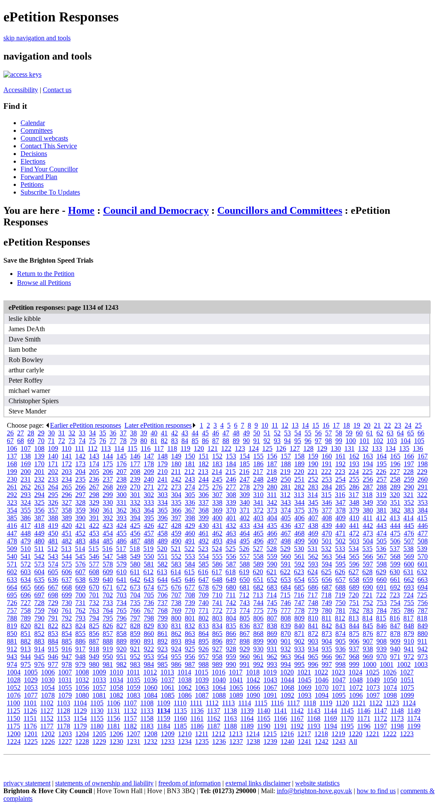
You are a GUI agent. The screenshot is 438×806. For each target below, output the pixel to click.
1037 (168, 679)
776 (272, 610)
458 (162, 533)
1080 (82, 695)
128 (308, 448)
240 (149, 479)
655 (313, 579)
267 (94, 487)
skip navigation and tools (37, 38)
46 (215, 433)
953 (149, 656)
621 (271, 571)
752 (368, 602)
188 (286, 463)
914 (39, 649)
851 (26, 633)
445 (409, 525)
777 (286, 610)
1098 (390, 695)
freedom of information (189, 783)
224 (354, 471)
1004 (14, 672)
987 (190, 664)
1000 (369, 664)
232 (39, 479)
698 (53, 595)
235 (80, 479)
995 (299, 664)
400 (217, 517)
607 (80, 571)
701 (94, 595)
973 (422, 656)
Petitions (32, 184)
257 (381, 479)
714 (271, 595)
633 (12, 579)
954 (162, 656)
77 (113, 440)
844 (354, 625)
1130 (97, 710)
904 (327, 641)
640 (108, 579)
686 (313, 587)
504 (368, 541)
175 (108, 463)
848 (409, 625)
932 (286, 649)
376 (313, 510)
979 (80, 664)
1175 (13, 726)
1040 (219, 679)
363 (135, 510)
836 (245, 625)
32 (71, 433)
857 (108, 633)
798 (149, 618)
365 (162, 510)
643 (149, 579)
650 (245, 579)
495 (245, 541)
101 (364, 440)
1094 (321, 695)
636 (53, 579)
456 (135, 533)
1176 (30, 726)
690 (368, 587)
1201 (31, 733)
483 (80, 541)
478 (12, 541)
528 (271, 548)
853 (53, 633)
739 (190, 602)
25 (418, 425)
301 (135, 494)
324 (26, 502)
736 (149, 602)
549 (135, 556)
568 (395, 556)
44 (195, 433)
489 (162, 541)
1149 (413, 710)
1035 (133, 679)
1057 (99, 687)
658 (354, 579)
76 (102, 440)
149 (176, 456)
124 (254, 448)
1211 (201, 733)
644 (162, 579)
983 (135, 664)
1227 (65, 741)
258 (395, 479)
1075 (407, 687)
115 (132, 448)
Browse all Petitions (44, 282)
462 (217, 533)
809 (299, 618)
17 (336, 425)
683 (272, 587)
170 (39, 463)
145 (121, 456)
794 (94, 618)
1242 (321, 741)
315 (326, 494)
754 (395, 602)
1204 (82, 733)
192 (340, 463)
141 (67, 456)
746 (286, 602)
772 (217, 610)
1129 (80, 710)
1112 (212, 703)
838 (272, 625)
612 (148, 571)
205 (94, 471)
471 (340, 533)
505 (381, 541)
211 (176, 471)
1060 (150, 687)
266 (80, 487)
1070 (321, 687)
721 (367, 595)
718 (326, 595)
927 (217, 649)
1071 (339, 687)
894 (190, 641)
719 (340, 595)
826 (108, 625)
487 (135, 541)
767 (149, 610)
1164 (247, 718)
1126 (30, 710)
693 (409, 587)
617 (217, 571)
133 (377, 448)
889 (121, 641)
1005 (31, 672)
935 (327, 649)
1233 (168, 741)
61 (369, 433)
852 (39, 633)
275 (203, 487)
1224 (14, 741)
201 (39, 471)
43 (184, 433)
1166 (280, 718)
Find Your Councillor (49, 169)
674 (149, 587)
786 (409, 610)
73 (71, 440)
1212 (218, 733)
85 (195, 440)
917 (80, 649)
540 (12, 556)
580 (135, 564)
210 (162, 471)
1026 (390, 672)
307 (217, 494)
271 (149, 487)
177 (135, 463)
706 (162, 595)
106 (12, 448)
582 (162, 564)
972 (409, 656)
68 (20, 440)
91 (256, 440)
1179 (80, 726)
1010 (116, 672)
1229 (99, 741)
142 (80, 456)
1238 (253, 741)
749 (327, 602)
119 (185, 448)
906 (354, 641)
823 (67, 625)
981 (108, 664)
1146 (363, 710)
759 (39, 610)
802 (203, 618)
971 (395, 656)
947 (67, 656)
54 (297, 433)
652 (272, 579)
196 (395, 463)
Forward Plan (39, 176)
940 (395, 649)
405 (286, 517)
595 (340, 564)
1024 (355, 672)
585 (203, 564)
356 (39, 510)
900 (272, 641)
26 (10, 433)
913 (26, 649)
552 (176, 556)
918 (94, 649)
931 (272, 649)
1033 (99, 679)
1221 (372, 733)
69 (30, 440)
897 (231, 641)
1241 (304, 741)
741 (217, 602)
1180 (97, 726)
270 (135, 487)
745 (272, 602)
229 (422, 471)
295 (53, 494)
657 (340, 579)
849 (422, 625)
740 (203, 602)
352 (409, 502)
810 (313, 618)
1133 (147, 710)
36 (113, 433)
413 (395, 517)
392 (108, 517)
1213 (236, 733)
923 (162, 649)
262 (26, 487)
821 (39, 625)
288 (381, 487)
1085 (168, 695)
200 (26, 471)
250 (286, 479)
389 (67, 517)
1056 (82, 687)
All (353, 741)
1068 (287, 687)
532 (326, 548)
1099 (407, 695)
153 (231, 456)
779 (313, 610)
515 (94, 548)
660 (381, 579)
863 (190, 633)
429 (190, 525)
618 (230, 571)
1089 (236, 695)
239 (135, 479)
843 (340, 625)
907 (368, 641)
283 (313, 487)
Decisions (34, 153)
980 (94, 664)
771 (203, 610)
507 (409, 541)
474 (381, 533)
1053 (31, 687)
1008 (82, 672)
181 (190, 463)
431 (217, 525)
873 (327, 633)
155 (258, 456)
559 (272, 556)
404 (272, 517)
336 (190, 502)
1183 (147, 726)
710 (217, 595)
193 (354, 463)
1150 (13, 718)
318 (367, 494)
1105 (97, 703)
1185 (180, 726)
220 (299, 471)
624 (313, 571)
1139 (247, 710)
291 (422, 487)
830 (162, 625)
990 (231, 664)
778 (299, 610)
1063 (202, 687)
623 (299, 571)
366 (176, 510)
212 (189, 471)
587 (231, 564)
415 (422, 517)
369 (217, 510)
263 (39, 487)
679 (217, 587)
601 (422, 564)
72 (61, 440)
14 (305, 425)
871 (299, 633)
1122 (375, 703)
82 (164, 440)
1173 (397, 718)
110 (66, 448)
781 (340, 610)
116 (146, 448)
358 (67, 510)
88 (225, 440)
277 (231, 487)
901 (286, 641)
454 (108, 533)
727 (26, 602)
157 (286, 456)
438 (313, 525)
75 (92, 440)
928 (231, 649)
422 (94, 525)
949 (94, 656)
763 (94, 610)
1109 (163, 703)
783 (368, 610)
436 (286, 525)
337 (203, 502)
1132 (130, 710)
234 (67, 479)
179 (162, 463)
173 (80, 463)
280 (272, 487)
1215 (270, 733)
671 (108, 587)
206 (108, 471)
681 (245, 587)
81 (154, 440)
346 (327, 502)
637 (67, 579)
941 (409, 649)
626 (340, 571)
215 (230, 471)
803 (217, 618)
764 (108, 610)
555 (217, 556)
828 (135, 625)
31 (61, 433)
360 (94, 510)
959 (231, 656)
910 (409, 641)
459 (176, 533)
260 (422, 479)
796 (121, 618)
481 (53, 541)
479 (26, 541)
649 (231, 579)
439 (327, 525)
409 (340, 517)
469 (313, 533)
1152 (46, 718)
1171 (363, 718)
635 (39, 579)
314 (313, 494)
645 (176, 579)
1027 (407, 672)
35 (102, 433)
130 (336, 448)
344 (299, 502)
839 (286, 625)
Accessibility (20, 89)
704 (135, 595)
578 (108, 564)
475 (395, 533)
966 (327, 656)
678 (203, 587)
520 (162, 548)
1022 (321, 672)
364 (149, 510)
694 (422, 587)
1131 (113, 710)
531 (313, 548)
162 (354, 456)
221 (313, 471)
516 (107, 548)
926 (203, 649)
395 (149, 517)
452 (80, 533)
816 (395, 618)
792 (67, 618)
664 (12, 587)
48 (236, 433)
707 (176, 595)
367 (190, 510)
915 (53, 649)
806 (258, 618)
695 (12, 595)
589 (258, 564)
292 (12, 494)
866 (231, 633)
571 (12, 564)
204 (80, 471)
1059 (133, 687)
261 (12, 487)
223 (340, 471)
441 (354, 525)
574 (53, 564)
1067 (270, 687)
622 (285, 571)
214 (217, 471)
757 (12, 610)
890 (135, 641)
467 (286, 533)
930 (258, 649)
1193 (313, 726)
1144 (330, 710)
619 (244, 571)
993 (272, 664)
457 (149, 533)
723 (395, 595)
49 (246, 433)
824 (80, 625)
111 (79, 448)
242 (176, 479)
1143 (313, 710)
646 (190, 579)
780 (327, 610)
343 (286, 502)
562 (313, 556)
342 (272, 502)
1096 (356, 695)
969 (368, 656)
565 (354, 556)
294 (39, 494)
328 (80, 502)
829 (149, 625)
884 (53, 641)
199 (12, 471)
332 (135, 502)
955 (176, 656)
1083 (133, 695)
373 (272, 510)
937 (354, 649)
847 (395, 625)
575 (67, 564)
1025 (372, 672)
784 (381, 610)
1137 (213, 710)
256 (368, 479)
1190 (263, 726)
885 (67, 641)
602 (12, 571)
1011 (133, 672)
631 (408, 571)
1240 (287, 741)
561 (299, 556)
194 (368, 463)
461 (203, 533)
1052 (14, 687)
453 (94, 533)
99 (338, 440)
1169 (330, 718)
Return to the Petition (45, 273)
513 (66, 548)
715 (285, 595)
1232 (150, 741)
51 (266, 433)
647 (203, 579)
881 (12, 641)
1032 (82, 679)
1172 (380, 718)
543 (53, 556)
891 (149, 641)
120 (199, 448)
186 (258, 463)
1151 (30, 718)
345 (313, 502)
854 (67, 633)
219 (285, 471)
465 (258, 533)
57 (328, 433)
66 (420, 433)
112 (93, 448)
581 (149, 564)
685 (299, 587)
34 (92, 433)
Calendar (33, 122)
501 (327, 541)
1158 (147, 718)
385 (12, 517)
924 (176, 649)
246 (231, 479)
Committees (37, 130)
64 (400, 433)
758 (26, 610)
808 (286, 618)
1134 (163, 710)
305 (190, 494)
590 (272, 564)
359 (80, 510)
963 (286, 656)
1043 (270, 679)
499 (299, 541)
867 (245, 633)
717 (313, 595)
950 (108, 656)
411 (368, 517)
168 (12, 463)
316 (340, 494)
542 (39, 556)
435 (272, 525)
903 (313, 641)
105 (419, 440)
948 (80, 656)
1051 (407, 679)
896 (217, 641)
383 (409, 510)
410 (354, 517)
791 (53, 618)
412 (381, 517)
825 (94, 625)
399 (203, 517)
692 (395, 587)
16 (326, 425)
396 (162, 517)
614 (176, 571)
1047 (339, 679)
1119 (326, 703)
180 (176, 463)
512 (52, 548)
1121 (359, 703)
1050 (390, 679)
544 (67, 556)
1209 (168, 733)
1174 (413, 718)
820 (26, 625)
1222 (390, 733)
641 (121, 579)
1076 (14, 695)
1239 (270, 741)
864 (203, 633)
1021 (304, 672)
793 (80, 618)
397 (176, 517)
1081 (99, 695)
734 (121, 602)
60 (359, 433)
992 (258, 664)
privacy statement (26, 783)
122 (226, 448)
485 (108, 541)
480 (39, 541)
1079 (65, 695)
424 (121, 525)
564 (340, 556)
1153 (63, 718)
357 (53, 510)
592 (299, 564)
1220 (355, 733)
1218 (321, 733)
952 (135, 656)
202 (53, 471)
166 (409, 456)
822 (53, 625)
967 (340, 656)
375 (299, 510)
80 (143, 440)
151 (203, 456)
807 (272, 618)
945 (39, 656)
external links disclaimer (257, 783)
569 (409, 556)
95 (297, 440)
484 (94, 541)
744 (258, 602)
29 (41, 433)
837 (258, 625)
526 (244, 548)
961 (258, 656)
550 (149, 556)
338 (217, 502)
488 (149, 541)
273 (176, 487)
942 (422, 649)
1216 (287, 733)
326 (53, 502)
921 (135, 649)
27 (20, 433)
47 (225, 433)
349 (368, 502)
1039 (202, 679)
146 (135, 456)
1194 (330, 726)
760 (53, 610)
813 (354, 618)
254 (340, 479)
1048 (356, 679)
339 (231, 502)
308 (231, 494)
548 (121, 556)
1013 (167, 672)
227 (395, 471)
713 (258, 595)
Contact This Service (49, 146)
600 (409, 564)
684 (286, 587)
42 (174, 433)
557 (245, 556)
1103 (63, 703)
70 (41, 440)
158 (299, 456)
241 (162, 479)
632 (422, 571)
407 (313, 517)
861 (162, 633)
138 (26, 456)
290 (409, 487)
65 (410, 433)
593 (313, 564)
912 (12, 649)
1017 (236, 672)
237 (108, 479)
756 (422, 602)
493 (217, 541)
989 (217, 664)
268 (108, 487)
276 (217, 487)
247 (245, 479)
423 (108, 525)
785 (395, 610)
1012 (150, 672)
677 (190, 587)
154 (245, 456)
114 (119, 448)
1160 (180, 718)
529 (285, 548)
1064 (219, 687)
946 (53, 656)
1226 (48, 741)
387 (39, 517)
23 (397, 425)
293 (26, 494)
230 (12, 479)
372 (258, 510)
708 (190, 595)
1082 (116, 695)
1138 (230, 710)
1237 (236, 741)
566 (368, 556)
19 (356, 425)
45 (205, 433)
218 (271, 471)
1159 (163, 718)
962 (272, 656)
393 (121, 517)
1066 (253, 687)
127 (295, 448)
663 (422, 579)
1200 (14, 733)
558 (258, 556)
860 (149, 633)
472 (354, 533)
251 (299, 479)
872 (313, 633)
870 (286, 633)
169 (26, 463)
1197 (380, 726)
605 (53, 571)
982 (121, 664)
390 (80, 517)
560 (286, 556)
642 (135, 579)
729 (53, 602)
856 (94, 633)
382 (395, 510)
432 (231, 525)
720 (354, 595)
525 (230, 548)
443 (381, 525)
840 (299, 625)
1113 (228, 703)
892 (162, 641)
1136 (197, 710)
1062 (185, 687)
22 (387, 425)
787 (422, 610)
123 (240, 448)
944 (26, 656)
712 (244, 595)
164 (381, 456)
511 (39, 548)
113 (106, 448)
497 (272, 541)
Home (81, 210)
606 (67, 571)
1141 (280, 710)
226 (381, 471)
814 (367, 618)
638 (80, 579)
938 (368, 649)
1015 (201, 672)
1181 (113, 726)
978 (67, 664)
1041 (236, 679)
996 (313, 664)
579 (121, 564)
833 (203, 625)
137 (12, 456)
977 (53, 664)
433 (245, 525)
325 (39, 502)
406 (299, 517)
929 (245, 649)
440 (340, 525)
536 (381, 548)
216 (244, 471)
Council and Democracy (156, 210)
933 (299, 649)
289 (395, 487)
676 (176, 587)
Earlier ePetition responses (85, 425)
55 (308, 433)
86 (205, 440)
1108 (147, 703)
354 (12, 510)
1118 (309, 703)
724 (408, 595)
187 (272, 463)
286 (354, 487)
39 (143, 433)
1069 (304, 687)
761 (67, 610)
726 (12, 602)
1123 (392, 703)
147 (149, 456)
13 (295, 425)
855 (80, 633)
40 (154, 433)
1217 (304, 733)
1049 (373, 679)
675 (162, 587)
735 (135, 602)
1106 (113, 703)
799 (162, 618)
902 (299, 641)
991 (245, 664)
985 (162, 664)
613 (162, 571)
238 (121, 479)
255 (354, 479)
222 (326, 471)
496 (258, 541)
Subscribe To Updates (50, 192)
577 (94, 564)
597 (368, 564)
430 (203, 525)
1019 (270, 672)
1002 (404, 664)
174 (94, 463)
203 (67, 471)
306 (203, 494)
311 (272, 494)
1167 (297, 718)
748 (313, 602)
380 (368, 510)
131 (349, 448)
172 (67, 463)
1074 (390, 687)
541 (26, 556)
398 (190, 517)
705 (149, 595)
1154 (80, 718)
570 (422, 556)
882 (26, 641)
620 (258, 571)
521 (176, 548)
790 (39, 618)
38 (133, 433)
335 (176, 502)
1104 (80, 703)
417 (26, 525)
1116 (277, 703)
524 (217, 548)
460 (190, 533)
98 (328, 440)
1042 (253, 679)
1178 (63, 726)
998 (340, 664)
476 (409, 533)
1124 (409, 703)
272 (162, 487)
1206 (116, 733)
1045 (304, 679)
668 (67, 587)
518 (135, 548)
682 (258, 587)
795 (108, 618)
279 (258, 487)
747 (299, 602)
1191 (280, 726)
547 (108, 556)
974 (12, 664)
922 (149, 649)
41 (164, 433)
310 (258, 494)
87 (215, 440)
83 (174, 440)
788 (12, 618)
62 (379, 433)
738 (176, 602)
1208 (150, 733)
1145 (347, 710)
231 (26, 479)
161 (340, 456)
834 (217, 625)
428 (176, 525)
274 (190, 487)
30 (51, 433)
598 (381, 564)
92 (266, 440)
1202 (48, 733)
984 (149, 664)
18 (346, 425)
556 (231, 556)
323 (12, 502)
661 (395, 579)
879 (409, 633)
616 (203, 571)
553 (190, 556)
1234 (185, 741)
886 (80, 641)
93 (277, 440)
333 (149, 502)
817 (408, 618)
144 (108, 456)
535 (367, 548)
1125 (13, 710)
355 (26, 510)
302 (149, 494)
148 (162, 456)
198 (422, 463)
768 (162, 610)
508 (422, 541)
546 (94, 556)
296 (67, 494)
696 (26, 595)
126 (281, 448)
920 (121, 649)
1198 (397, 726)
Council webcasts (44, 138)
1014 (184, 672)
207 (121, 471)
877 (381, 633)
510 (26, 548)
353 (422, 502)
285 (340, 487)
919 (108, 649)
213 (203, 471)
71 (51, 440)
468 (299, 533)
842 (327, 625)
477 (422, 533)
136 (418, 448)
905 (340, 641)
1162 (213, 718)
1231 (133, 741)
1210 (185, 733)
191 (327, 463)
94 (287, 440)
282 (299, 487)
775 (258, 610)
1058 (116, 687)
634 (26, 579)
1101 (30, 703)
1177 (46, 726)
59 (349, 433)
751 (354, 602)
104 (405, 440)
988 (203, 664)
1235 (202, 741)
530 (299, 548)
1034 (116, 679)
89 (236, 440)
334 (162, 502)
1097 (373, 695)
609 (108, 571)
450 (53, 533)
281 (286, 487)
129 (322, 448)
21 (377, 425)
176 (121, 463)
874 (340, 633)
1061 (168, 687)
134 (390, 448)
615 (189, 571)
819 (12, 625)
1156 (113, 718)
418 (39, 525)
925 (190, 649)
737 (162, 602)
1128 (63, 710)
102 (378, 440)
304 (176, 494)
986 (176, 664)
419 (53, 525)
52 (277, 433)
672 (121, 587)
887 (94, 641)
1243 (339, 741)
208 (135, 471)
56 (318, 433)
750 (340, 602)
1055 (65, 687)
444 (395, 525)
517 (121, 548)
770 (190, 610)
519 (148, 548)
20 (367, 425)
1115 (261, 703)
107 (26, 448)
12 (284, 425)
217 (258, 471)
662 (409, 579)
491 (190, 541)
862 (176, 633)
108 (39, 448)
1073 (373, 687)
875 (354, 633)
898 (245, 641)
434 (258, 525)
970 (381, 656)
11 (275, 425)
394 (135, 517)
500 (313, 541)
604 (39, 571)
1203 (65, 733)
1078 (48, 695)
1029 (31, 679)
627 (354, 571)
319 (381, 494)
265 (67, 487)
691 (381, 587)
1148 (397, 710)
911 (422, 641)
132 (363, 448)
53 (287, 433)
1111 (196, 703)
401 (231, 517)
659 (368, 579)
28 (30, 433)
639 (94, 579)
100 (351, 440)
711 (231, 595)
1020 (287, 672)
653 (286, 579)
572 (26, 564)
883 (39, 641)
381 (381, 510)
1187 (213, 726)
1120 (342, 703)
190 (313, 463)
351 (395, 502)
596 (354, 564)
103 (392, 440)
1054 (48, 687)
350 (381, 502)
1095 (339, 695)
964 (299, 656)
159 (313, 456)
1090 (253, 695)
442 (368, 525)
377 (327, 510)
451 (67, 533)
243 (190, 479)
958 (217, 656)
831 (176, 625)
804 (231, 618)
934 (313, 649)
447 (12, 533)
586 (217, 564)
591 (286, 564)
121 (212, 448)
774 (245, 610)
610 (121, 571)
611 (135, 571)
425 (135, 525)
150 (190, 456)
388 (53, 517)
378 (340, 510)
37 (123, 433)
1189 (247, 726)
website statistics (317, 783)
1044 (287, 679)
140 (53, 456)
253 (327, 479)
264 (53, 487)
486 (121, 541)
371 (245, 510)
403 (258, 517)
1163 (230, 718)
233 (53, 479)
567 (381, 556)
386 (26, 517)
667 (53, 587)
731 (80, 602)
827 (121, 625)
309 (245, 494)
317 (354, 494)
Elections (33, 161)
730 (67, 602)
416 (12, 525)
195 (381, 463)
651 (258, 579)
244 (203, 479)
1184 (163, 726)
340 (245, 502)
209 (149, 471)
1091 (270, 695)
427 (162, 525)
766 (135, 610)
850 (12, 633)
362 (121, 510)
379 (354, 510)
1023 (338, 672)
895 (203, 641)
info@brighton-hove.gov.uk (314, 790)
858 (121, 633)
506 (395, 541)
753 (381, 602)
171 (53, 463)
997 (327, 664)
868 (258, 633)
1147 (380, 710)
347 (340, 502)
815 (381, 618)
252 (313, 479)
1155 (97, 718)
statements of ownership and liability (104, 783)
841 (313, 625)
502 (340, 541)
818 (422, 618)
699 (67, 595)
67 (10, 440)
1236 (219, 741)
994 (286, 664)
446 (422, 525)
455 (121, 533)
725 (422, 595)
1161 (197, 718)
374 (286, 510)
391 (94, 517)
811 (326, 618)
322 (422, 494)
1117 (293, 703)
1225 (31, 741)
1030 (48, 679)
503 (354, 541)
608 (94, 571)
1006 (48, 672)
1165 (263, 718)
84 (184, 440)
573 (39, 564)
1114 (244, 703)
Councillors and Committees (279, 210)
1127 (46, 710)
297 (80, 494)
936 (340, 649)
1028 (14, 679)
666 (39, 587)
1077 (31, 695)
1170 (347, 718)
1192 (297, 726)
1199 (413, 726)
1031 (65, 679)
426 (149, 525)
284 (327, 487)
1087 (202, 695)
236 (94, 479)
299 (108, 494)
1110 (180, 703)
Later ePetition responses (158, 425)
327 (67, 502)
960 (245, 656)
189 (299, 463)
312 (285, 494)
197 (409, 463)
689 (354, 587)
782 (354, 610)
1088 (219, 695)
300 (121, 494)
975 (26, 664)
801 (190, 618)
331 (121, 502)
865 (217, 633)
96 (308, 440)
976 (39, 664)
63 (390, 433)
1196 (363, 726)
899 (258, 641)
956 (190, 656)
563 (327, 556)
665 (26, 587)
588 (245, 564)
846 (381, 625)
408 (327, 517)
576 (80, 564)
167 (422, 456)
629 (381, 571)
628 (367, 571)
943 (12, 656)
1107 (130, 703)
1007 (65, 672)
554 (203, 556)
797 (135, 618)
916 (67, 649)
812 (340, 618)
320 (395, 494)
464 (245, 533)
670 (94, 587)
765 (121, 610)
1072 (356, 687)
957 (203, 656)
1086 (185, 695)
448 (26, 533)
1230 (116, 741)
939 (381, 649)
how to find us (376, 790)
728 (39, 602)
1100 (13, 703)
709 (203, 595)
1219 (338, 733)
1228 (82, 741)
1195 (347, 726)
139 (39, 456)
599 (395, 564)
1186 (197, 726)
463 (231, 533)
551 (162, 556)
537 (395, 548)
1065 (236, 687)
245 (217, 479)
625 (326, 571)
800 (176, 618)
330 (108, 502)
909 (395, 641)
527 (258, 548)
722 (381, 595)
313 (299, 494)
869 (272, 633)
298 (94, 494)
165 (395, 456)
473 (368, 533)
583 (176, 564)
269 (121, 487)
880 (422, 633)
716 (299, 595)
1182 (130, 726)
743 (245, 602)
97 (318, 440)
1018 (253, 672)
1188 (230, 726)
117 (159, 448)
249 (272, 479)
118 (172, 448)
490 (176, 541)
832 (190, 625)
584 (190, 564)
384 (422, 510)
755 (409, 602)
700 (80, 595)
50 (256, 433)
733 (108, 602)
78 (123, 440)
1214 (253, 733)
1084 (150, 695)
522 (189, 548)
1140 (263, 710)
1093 (304, 695)
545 (80, 556)
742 (231, 602)
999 (354, 664)
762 (80, 610)
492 (203, 541)
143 (94, 456)
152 (217, 456)
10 (264, 425)
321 (408, 494)
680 (231, 587)
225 (367, 471)
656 (327, 579)
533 (340, 548)
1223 (407, 733)
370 (231, 510)
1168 (313, 718)
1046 (321, 679)
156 (272, 456)
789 (26, 618)
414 (408, 517)
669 (80, 587)
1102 (46, 703)
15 (315, 425)
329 (94, 502)
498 (286, 541)
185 (245, 463)
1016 (218, 672)
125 (267, 448)
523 (203, 548)
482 (67, 541)
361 (108, 510)
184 (231, 463)
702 (108, 595)
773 (231, 610)
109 (53, 448)
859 (135, 633)
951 (121, 656)
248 (258, 479)
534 (354, 548)
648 (217, 579)
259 (409, 479)
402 (245, 517)
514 (80, 548)
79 (133, 440)
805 (245, 618)
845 (368, 625)
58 (338, 433)
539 (422, 548)
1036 (150, 679)
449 (39, 533)
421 (80, 525)
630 (395, 571)
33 (82, 433)
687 (327, 587)
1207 (133, 733)
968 (354, 656)
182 (203, 463)
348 (354, 502)
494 (231, 541)
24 (408, 425)
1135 (180, 710)
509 (12, 548)
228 (408, 471)
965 (313, 656)
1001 (387, 664)
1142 (297, 710)
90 (246, 440)
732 (94, 602)
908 (381, 641)
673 (135, 587)
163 (368, 456)
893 (176, 641)
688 (340, 587)
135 (404, 448)
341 (258, 502)
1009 (99, 672)
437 (299, 525)
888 (108, 641)
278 (245, 487)
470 (327, 533)
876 (368, 633)
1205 (99, 733)
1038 (185, 679)
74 (82, 440)
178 (149, 463)
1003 (421, 664)
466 (272, 533)
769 (176, 610)
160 (327, 456)
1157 (130, 718)
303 (162, 494)
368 (203, 510)
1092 (287, 695)
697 (39, 595)
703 (121, 595)
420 (67, 525)
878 (395, 633)
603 (26, 571)
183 (217, 463)
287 (368, 487)
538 (408, 548)
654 (299, 579)
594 (327, 564)
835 (231, 625)
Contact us (57, 89)
